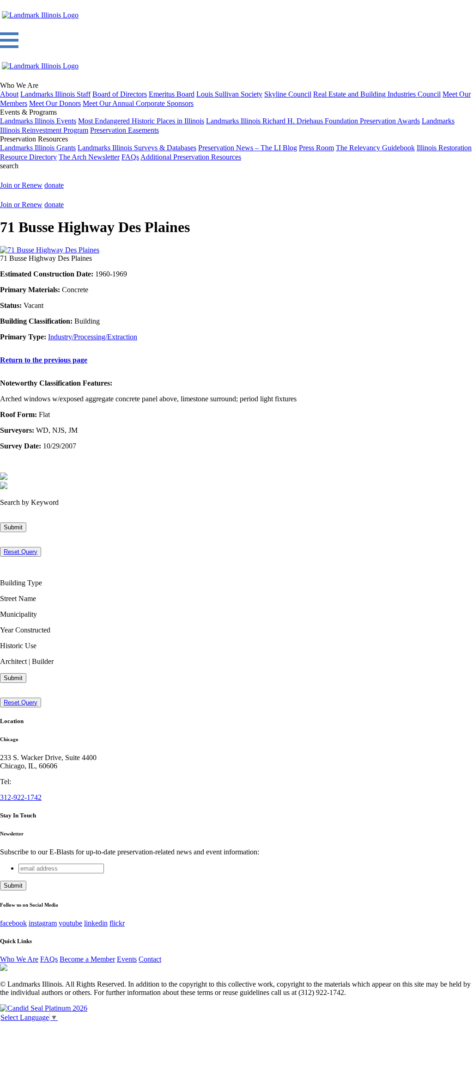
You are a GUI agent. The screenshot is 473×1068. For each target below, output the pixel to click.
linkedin (96, 923)
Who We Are (19, 959)
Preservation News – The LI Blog (247, 148)
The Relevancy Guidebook (375, 148)
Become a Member (87, 959)
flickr (117, 923)
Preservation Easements (124, 130)
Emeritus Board (171, 94)
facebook (13, 923)
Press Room (316, 148)
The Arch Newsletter (89, 157)
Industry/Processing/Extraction (92, 337)
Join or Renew (21, 185)
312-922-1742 (21, 797)
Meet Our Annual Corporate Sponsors (138, 103)
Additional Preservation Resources (190, 157)
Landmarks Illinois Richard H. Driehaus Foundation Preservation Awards (313, 121)
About (9, 94)
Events (127, 959)
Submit (13, 527)
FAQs (130, 157)
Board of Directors (119, 94)
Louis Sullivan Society (229, 94)
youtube (70, 923)
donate (54, 185)
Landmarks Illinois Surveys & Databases (137, 148)
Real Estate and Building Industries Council (377, 94)
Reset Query (20, 551)
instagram (43, 923)
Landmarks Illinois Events (38, 121)
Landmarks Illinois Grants (38, 148)
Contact (150, 959)
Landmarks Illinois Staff (55, 94)
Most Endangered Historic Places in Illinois (141, 121)
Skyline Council (287, 94)
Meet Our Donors (55, 103)
